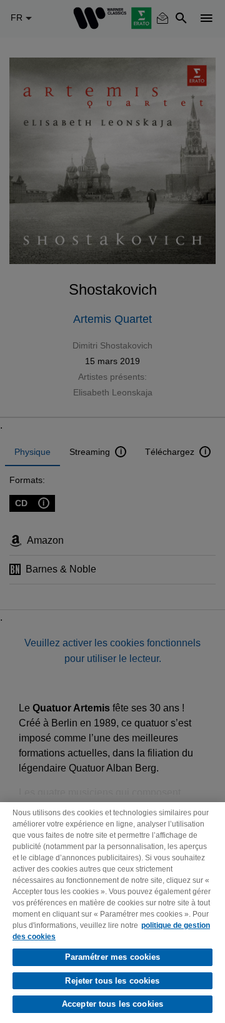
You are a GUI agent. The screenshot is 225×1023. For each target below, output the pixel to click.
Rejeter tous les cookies (112, 980)
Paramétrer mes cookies (113, 957)
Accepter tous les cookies (112, 1004)
